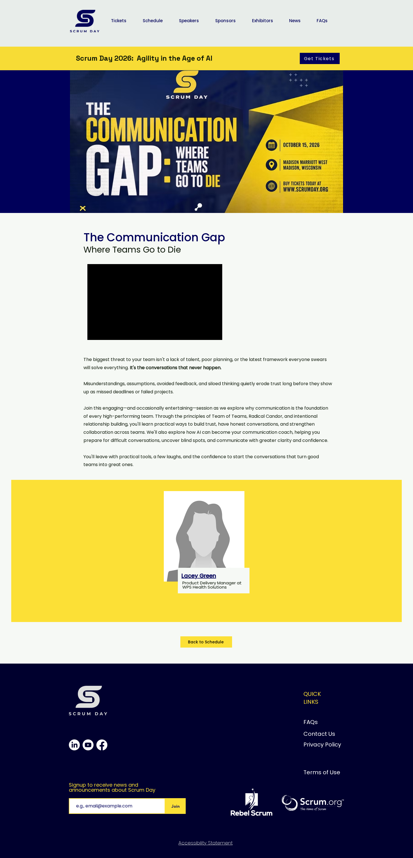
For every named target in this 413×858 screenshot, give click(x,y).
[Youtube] (88, 744)
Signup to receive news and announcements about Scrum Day (112, 787)
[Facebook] (101, 744)
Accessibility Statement (205, 842)
